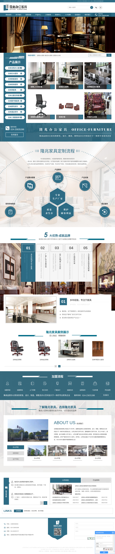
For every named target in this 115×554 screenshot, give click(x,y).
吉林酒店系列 (13, 112)
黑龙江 (59, 551)
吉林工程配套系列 (14, 117)
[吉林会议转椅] (17, 348)
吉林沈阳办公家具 (14, 68)
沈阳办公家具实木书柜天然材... (61, 502)
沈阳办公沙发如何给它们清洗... (90, 502)
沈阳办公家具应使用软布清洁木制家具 (85, 486)
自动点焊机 (34, 511)
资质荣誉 (28, 14)
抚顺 (51, 551)
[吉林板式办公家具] (98, 348)
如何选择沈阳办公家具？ (59, 500)
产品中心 (38, 14)
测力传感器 (40, 511)
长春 (64, 551)
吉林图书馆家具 (13, 101)
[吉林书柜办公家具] (71, 348)
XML (92, 1)
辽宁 (54, 551)
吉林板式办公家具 (98, 359)
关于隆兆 (18, 14)
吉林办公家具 (44, 359)
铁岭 (56, 551)
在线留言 (78, 14)
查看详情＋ (78, 494)
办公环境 (37, 458)
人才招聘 (68, 14)
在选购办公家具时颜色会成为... (24, 494)
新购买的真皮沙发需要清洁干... (24, 482)
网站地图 (84, 1)
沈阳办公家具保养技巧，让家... (90, 500)
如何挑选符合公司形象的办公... (61, 497)
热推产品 (41, 551)
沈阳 (62, 551)
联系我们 (87, 14)
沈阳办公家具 (40, 55)
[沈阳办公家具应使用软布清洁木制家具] (62, 489)
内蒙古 (69, 551)
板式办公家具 (48, 55)
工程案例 (48, 14)
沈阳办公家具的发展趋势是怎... (90, 497)
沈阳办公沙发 (57, 55)
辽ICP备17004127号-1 (46, 549)
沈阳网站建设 (27, 511)
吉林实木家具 (13, 73)
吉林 (73, 551)
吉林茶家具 (12, 90)
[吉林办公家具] (44, 348)
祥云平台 (62, 549)
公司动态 (65, 480)
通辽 (67, 551)
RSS (89, 1)
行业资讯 (96, 480)
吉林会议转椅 (17, 359)
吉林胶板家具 (13, 79)
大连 (75, 551)
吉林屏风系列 (13, 106)
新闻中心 (58, 14)
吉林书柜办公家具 (71, 359)
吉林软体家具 (13, 84)
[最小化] (113, 533)
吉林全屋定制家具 (14, 95)
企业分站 (79, 1)
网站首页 (8, 14)
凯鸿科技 (72, 549)
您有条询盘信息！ (99, 1)
